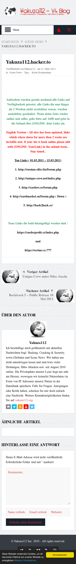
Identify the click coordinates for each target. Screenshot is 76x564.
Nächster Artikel (37, 290)
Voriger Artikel (37, 271)
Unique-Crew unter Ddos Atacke (45, 276)
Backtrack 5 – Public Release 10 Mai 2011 (31, 297)
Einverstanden (60, 554)
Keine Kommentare (41, 72)
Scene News (16, 72)
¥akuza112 (29, 68)
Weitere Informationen (25, 560)
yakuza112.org (24, 400)
